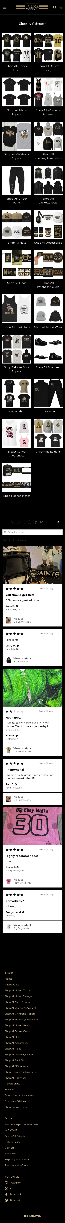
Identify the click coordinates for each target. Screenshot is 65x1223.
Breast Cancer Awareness (19, 1095)
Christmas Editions (15, 1101)
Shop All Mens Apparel (18, 1002)
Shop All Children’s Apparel (20, 1013)
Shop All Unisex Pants (17, 1025)
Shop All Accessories (16, 1042)
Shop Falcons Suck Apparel (21, 1072)
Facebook (15, 1194)
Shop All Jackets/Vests (17, 1031)
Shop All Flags (13, 1048)
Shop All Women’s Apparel (20, 1007)
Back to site (11, 1153)
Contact (9, 1147)
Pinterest (15, 1200)
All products (12, 984)
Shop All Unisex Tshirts (17, 990)
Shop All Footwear (15, 1077)
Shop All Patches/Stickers (19, 1054)
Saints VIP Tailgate (15, 1136)
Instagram (15, 1182)
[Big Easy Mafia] (32, 7)
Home (8, 978)
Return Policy (12, 1141)
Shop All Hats (12, 1037)
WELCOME (11, 1130)
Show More (12, 730)
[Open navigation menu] (4, 7)
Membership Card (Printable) (22, 1124)
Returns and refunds (16, 1165)
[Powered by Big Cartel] (32, 1216)
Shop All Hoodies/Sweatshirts (21, 1019)
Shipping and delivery (17, 1159)
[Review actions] (58, 588)
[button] (46, 522)
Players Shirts (12, 1083)
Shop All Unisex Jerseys (18, 996)
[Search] (54, 7)
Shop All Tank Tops (16, 1060)
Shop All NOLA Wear (17, 1066)
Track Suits (11, 1089)
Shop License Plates (16, 1107)
